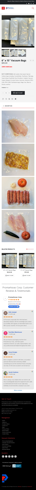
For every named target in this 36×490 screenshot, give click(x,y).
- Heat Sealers (5, 444)
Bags (7, 87)
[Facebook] (27, 3)
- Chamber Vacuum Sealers (8, 442)
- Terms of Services (6, 432)
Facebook (3, 99)
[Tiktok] (33, 3)
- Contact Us (5, 425)
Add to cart (19, 93)
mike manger (12, 312)
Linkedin (12, 456)
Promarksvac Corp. (15, 297)
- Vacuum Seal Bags (6, 446)
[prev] (30, 60)
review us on (13, 306)
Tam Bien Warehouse (15, 332)
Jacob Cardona (13, 372)
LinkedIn (9, 99)
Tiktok (15, 456)
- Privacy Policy (5, 428)
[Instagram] (31, 3)
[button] (3, 8)
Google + (12, 99)
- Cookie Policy (5, 433)
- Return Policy (5, 430)
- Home (3, 420)
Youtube (6, 456)
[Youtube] (29, 3)
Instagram (9, 456)
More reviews (18, 390)
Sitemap (19, 486)
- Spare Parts (5, 447)
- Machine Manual (6, 449)
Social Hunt (29, 486)
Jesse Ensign (12, 352)
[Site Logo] (10, 8)
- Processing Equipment (7, 441)
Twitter (6, 99)
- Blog (3, 427)
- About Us (4, 422)
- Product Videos (6, 424)
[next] (33, 60)
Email (15, 99)
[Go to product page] (9, 260)
